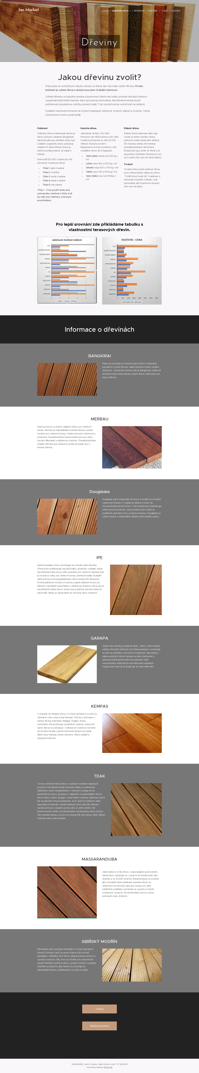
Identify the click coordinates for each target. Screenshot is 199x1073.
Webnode (108, 1067)
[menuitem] (106, 10)
